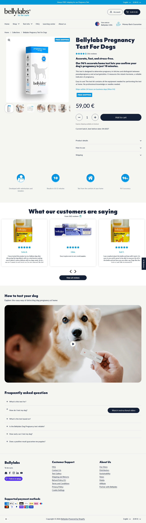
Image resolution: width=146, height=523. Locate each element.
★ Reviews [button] (144, 263)
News (101, 477)
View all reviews (73, 278)
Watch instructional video (123, 410)
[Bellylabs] (18, 12)
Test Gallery (56, 473)
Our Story (103, 467)
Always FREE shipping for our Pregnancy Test (73, 2)
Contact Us (56, 470)
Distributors (104, 470)
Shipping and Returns (60, 477)
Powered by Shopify (77, 519)
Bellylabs (64, 519)
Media (101, 480)
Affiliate (102, 483)
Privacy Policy (57, 487)
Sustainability (104, 473)
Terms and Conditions (60, 483)
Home (7, 32)
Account (116, 12)
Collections (16, 32)
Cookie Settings (58, 490)
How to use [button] (80, 148)
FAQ (54, 467)
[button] (132, 12)
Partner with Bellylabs (108, 487)
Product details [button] (82, 140)
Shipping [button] (79, 155)
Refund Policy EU (59, 480)
